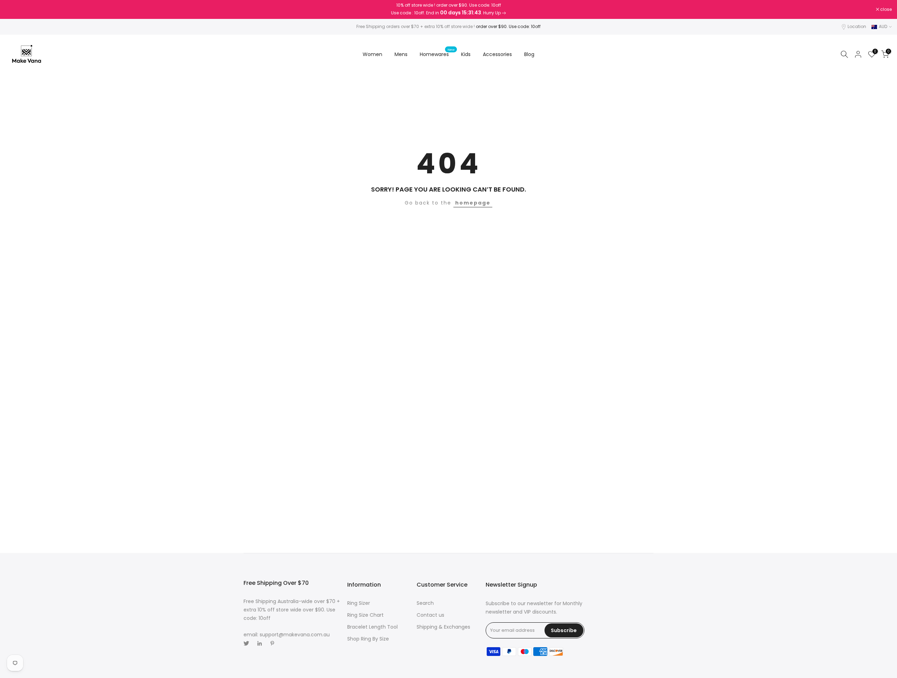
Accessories (497, 54)
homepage (473, 202)
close (14, 9)
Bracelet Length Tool (372, 626)
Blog (529, 54)
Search (425, 603)
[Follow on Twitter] (246, 643)
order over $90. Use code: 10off (508, 26)
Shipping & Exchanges (443, 626)
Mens (401, 54)
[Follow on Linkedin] (259, 643)
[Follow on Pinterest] (272, 643)
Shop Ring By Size (368, 638)
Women (372, 54)
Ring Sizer (358, 603)
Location (857, 26)
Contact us (430, 614)
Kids (466, 54)
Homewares (437, 54)
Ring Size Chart (365, 614)
